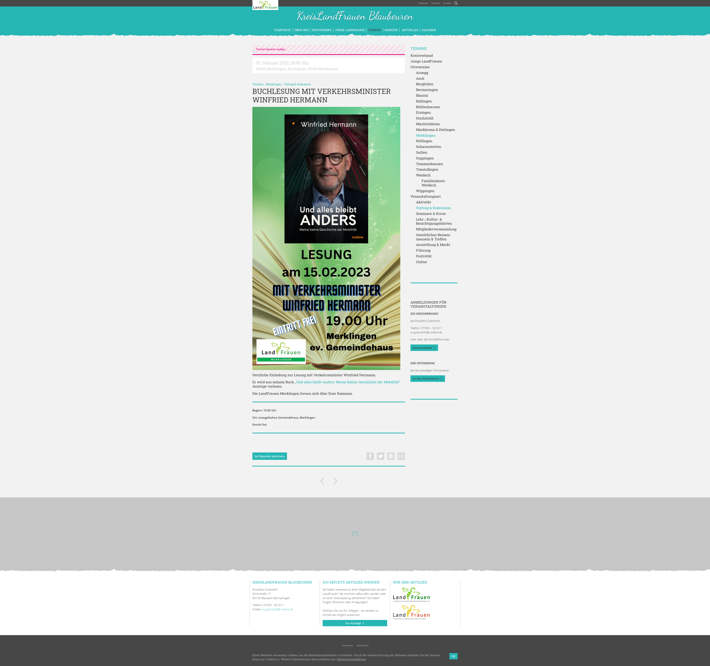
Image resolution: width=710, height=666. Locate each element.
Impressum (347, 645)
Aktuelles (409, 30)
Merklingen (274, 84)
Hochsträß (424, 118)
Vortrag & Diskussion (297, 84)
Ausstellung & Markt (433, 245)
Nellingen (424, 141)
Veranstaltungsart (425, 196)
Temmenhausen (429, 164)
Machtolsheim (428, 124)
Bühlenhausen (428, 107)
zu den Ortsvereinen (426, 378)
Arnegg (422, 73)
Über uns (301, 30)
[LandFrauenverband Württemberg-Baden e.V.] (411, 594)
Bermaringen (427, 90)
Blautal (422, 95)
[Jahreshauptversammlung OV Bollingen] (322, 482)
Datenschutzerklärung (351, 659)
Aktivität (423, 202)
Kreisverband (421, 55)
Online (421, 262)
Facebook (435, 3)
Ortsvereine (322, 30)
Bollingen (424, 101)
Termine (374, 30)
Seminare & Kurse (431, 214)
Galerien (429, 30)
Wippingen (425, 191)
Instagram (423, 3)
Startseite (282, 30)
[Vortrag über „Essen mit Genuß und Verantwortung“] (335, 482)
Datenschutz (362, 645)
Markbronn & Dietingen (435, 130)
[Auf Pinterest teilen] (391, 456)
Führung (423, 250)
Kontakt (447, 3)
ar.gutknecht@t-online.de (426, 332)
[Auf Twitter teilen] (380, 456)
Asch (420, 78)
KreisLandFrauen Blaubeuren (355, 16)
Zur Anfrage (353, 623)
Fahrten (391, 30)
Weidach (423, 175)
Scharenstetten (428, 147)
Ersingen (423, 112)
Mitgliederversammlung (436, 229)
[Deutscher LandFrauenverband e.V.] (411, 612)
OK (453, 656)
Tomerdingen (427, 169)
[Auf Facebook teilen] (370, 456)
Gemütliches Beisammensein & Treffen (433, 237)
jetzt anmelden (423, 347)
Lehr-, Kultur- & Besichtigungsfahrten (434, 221)
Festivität (424, 256)
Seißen (421, 152)
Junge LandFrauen (350, 30)
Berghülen (424, 84)
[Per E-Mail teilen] (401, 456)
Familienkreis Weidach (433, 183)
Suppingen (425, 158)
